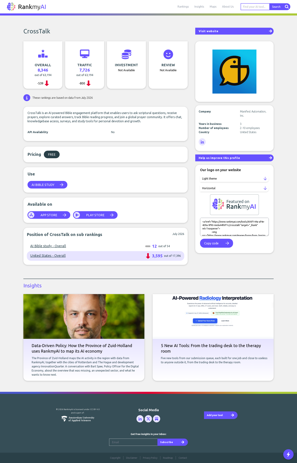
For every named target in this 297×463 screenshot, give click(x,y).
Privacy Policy (150, 457)
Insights (199, 6)
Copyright (115, 457)
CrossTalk (36, 31)
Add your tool (215, 415)
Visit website (208, 31)
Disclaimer (131, 457)
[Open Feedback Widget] (288, 454)
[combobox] (255, 7)
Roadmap (168, 457)
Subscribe (166, 442)
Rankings (183, 6)
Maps (213, 6)
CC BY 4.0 (95, 409)
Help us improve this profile (219, 157)
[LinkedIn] (202, 142)
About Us (228, 6)
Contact (183, 457)
